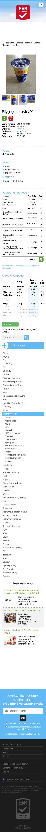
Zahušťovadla (8, 569)
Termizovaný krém (13, 458)
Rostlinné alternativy (11, 526)
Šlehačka (9, 461)
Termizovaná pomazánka (15, 455)
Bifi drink (8, 430)
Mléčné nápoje (11, 421)
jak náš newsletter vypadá (28, 734)
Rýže (5, 533)
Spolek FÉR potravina (12, 744)
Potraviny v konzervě (12, 519)
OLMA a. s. (21, 129)
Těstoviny (7, 555)
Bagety (6, 357)
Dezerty (6, 374)
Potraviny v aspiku (10, 515)
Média (5, 752)
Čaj (4, 367)
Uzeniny (6, 562)
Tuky (5, 558)
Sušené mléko (11, 439)
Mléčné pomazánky (13, 433)
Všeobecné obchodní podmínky (16, 764)
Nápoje (6, 480)
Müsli (5, 476)
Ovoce (6, 494)
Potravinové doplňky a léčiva (15, 512)
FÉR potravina (8, 43)
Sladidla (6, 540)
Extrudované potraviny (12, 382)
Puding (5, 523)
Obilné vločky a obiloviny (13, 483)
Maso (5, 410)
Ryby (5, 530)
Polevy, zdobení (9, 505)
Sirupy (5, 537)
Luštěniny (7, 407)
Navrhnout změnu (10, 324)
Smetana (9, 436)
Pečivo (5, 501)
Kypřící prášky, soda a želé (14, 403)
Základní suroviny (10, 573)
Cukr (5, 360)
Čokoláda (7, 371)
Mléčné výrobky (10, 414)
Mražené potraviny (11, 472)
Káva (5, 392)
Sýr (4, 551)
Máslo (7, 424)
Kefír (7, 427)
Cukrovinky (7, 364)
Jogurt (37, 43)
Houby (5, 389)
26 (4, 119)
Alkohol (6, 353)
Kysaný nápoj (10, 443)
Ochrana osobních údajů (13, 768)
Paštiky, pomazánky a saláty (14, 498)
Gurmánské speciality (12, 385)
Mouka (5, 469)
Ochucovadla (8, 487)
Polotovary (7, 508)
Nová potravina (17, 345)
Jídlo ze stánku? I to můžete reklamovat (23, 611)
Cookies (6, 772)
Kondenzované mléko (14, 446)
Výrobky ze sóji (9, 566)
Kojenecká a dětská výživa (14, 396)
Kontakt (6, 756)
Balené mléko (10, 449)
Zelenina (6, 576)
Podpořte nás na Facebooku (16, 780)
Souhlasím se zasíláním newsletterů (24, 723)
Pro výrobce (8, 748)
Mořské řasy (8, 465)
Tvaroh (8, 452)
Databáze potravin (24, 43)
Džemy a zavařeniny (11, 378)
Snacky (6, 544)
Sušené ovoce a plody (12, 548)
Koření (5, 400)
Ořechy (6, 490)
